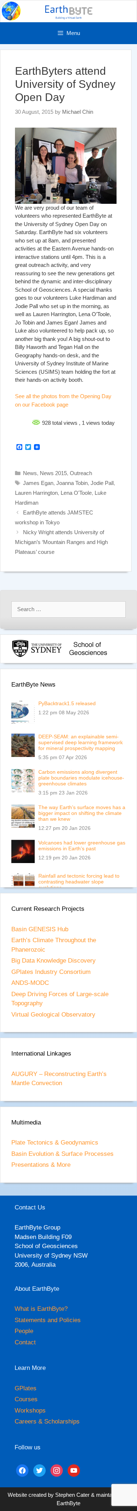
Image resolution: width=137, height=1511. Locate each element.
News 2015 (53, 473)
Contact (25, 1342)
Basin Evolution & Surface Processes (62, 1153)
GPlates (26, 1388)
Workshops (30, 1410)
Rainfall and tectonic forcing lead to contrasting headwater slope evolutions (78, 881)
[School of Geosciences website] (88, 655)
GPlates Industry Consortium (51, 971)
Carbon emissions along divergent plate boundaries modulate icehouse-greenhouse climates (81, 777)
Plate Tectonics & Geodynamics (54, 1142)
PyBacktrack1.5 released (67, 703)
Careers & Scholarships (47, 1421)
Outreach (81, 473)
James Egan (38, 483)
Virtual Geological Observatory (53, 1014)
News (30, 473)
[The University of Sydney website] (36, 655)
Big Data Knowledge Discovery (53, 960)
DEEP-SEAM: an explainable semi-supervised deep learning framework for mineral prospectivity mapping (80, 742)
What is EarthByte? (41, 1308)
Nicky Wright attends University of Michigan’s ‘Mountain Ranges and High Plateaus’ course (61, 542)
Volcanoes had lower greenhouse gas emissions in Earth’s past (81, 845)
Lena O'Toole (76, 493)
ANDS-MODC (30, 982)
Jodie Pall (102, 483)
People (24, 1331)
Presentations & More (41, 1164)
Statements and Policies (48, 1320)
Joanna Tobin (72, 483)
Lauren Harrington (36, 493)
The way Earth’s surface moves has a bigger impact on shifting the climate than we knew (81, 813)
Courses (26, 1399)
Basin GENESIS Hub (39, 929)
